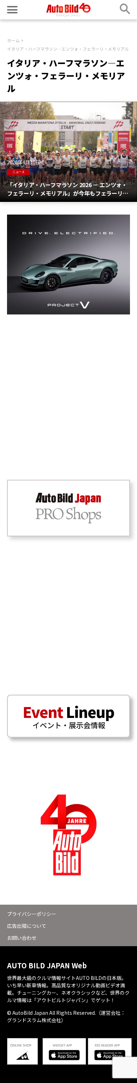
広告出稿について (26, 925)
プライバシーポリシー (31, 913)
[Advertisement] (68, 383)
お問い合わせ (22, 937)
